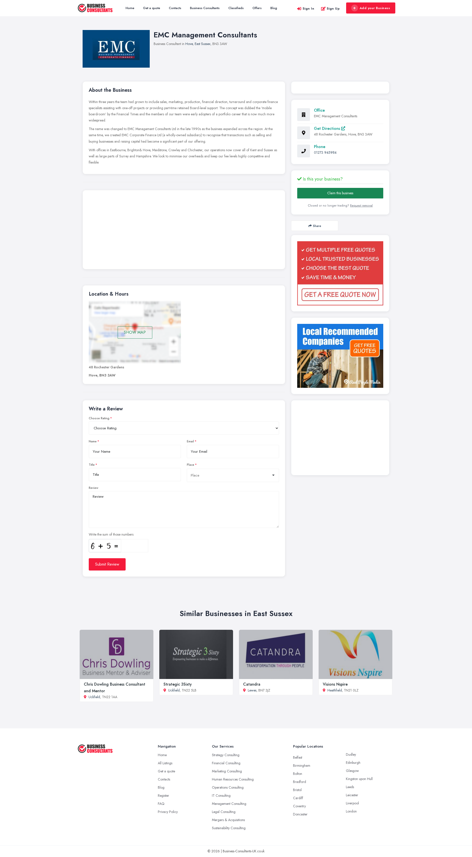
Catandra (251, 684)
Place (190, 465)
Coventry (299, 806)
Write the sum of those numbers (111, 534)
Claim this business (340, 193)
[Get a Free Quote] (340, 273)
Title (92, 465)
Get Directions (327, 128)
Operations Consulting (228, 787)
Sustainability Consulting (229, 828)
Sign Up (333, 8)
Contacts (175, 8)
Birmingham (301, 765)
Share (317, 226)
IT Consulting (221, 795)
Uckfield (94, 696)
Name (93, 441)
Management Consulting (229, 803)
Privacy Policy (168, 811)
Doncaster (300, 814)
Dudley (351, 754)
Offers (257, 8)
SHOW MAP (135, 332)
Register (163, 795)
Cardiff (298, 798)
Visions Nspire (335, 684)
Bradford (299, 781)
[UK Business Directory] (340, 356)
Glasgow (352, 770)
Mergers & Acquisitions (228, 819)
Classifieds (236, 8)
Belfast (297, 757)
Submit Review (107, 564)
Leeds (350, 786)
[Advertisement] (184, 231)
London (351, 811)
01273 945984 (325, 152)
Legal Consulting (224, 811)
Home (130, 8)
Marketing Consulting (227, 771)
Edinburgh (353, 762)
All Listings (165, 763)
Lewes (252, 690)
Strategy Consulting (225, 754)
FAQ (161, 803)
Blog (273, 8)
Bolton (297, 773)
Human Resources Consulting (233, 779)
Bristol (297, 789)
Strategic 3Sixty (177, 684)
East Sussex (202, 43)
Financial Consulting (226, 763)
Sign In (308, 8)
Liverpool (352, 803)
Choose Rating (99, 418)
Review (93, 488)
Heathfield (334, 690)
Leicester (352, 795)
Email (190, 441)
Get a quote (151, 8)
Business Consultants (205, 8)
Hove (189, 43)
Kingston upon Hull (359, 778)
